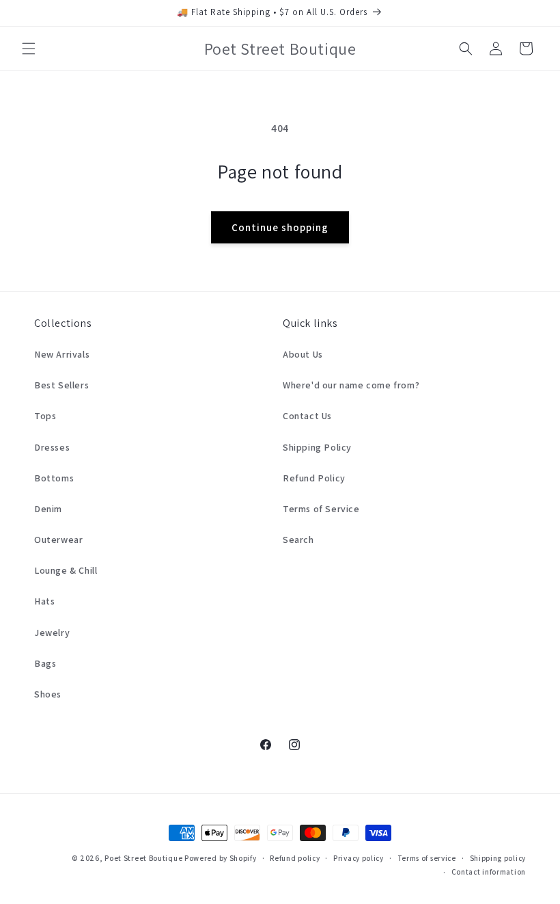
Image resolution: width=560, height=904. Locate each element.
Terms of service (426, 858)
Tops (45, 416)
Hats (44, 601)
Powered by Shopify (220, 858)
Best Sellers (61, 385)
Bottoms (54, 478)
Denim (48, 509)
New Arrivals (61, 354)
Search (298, 539)
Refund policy (295, 858)
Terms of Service (321, 509)
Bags (45, 663)
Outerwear (58, 539)
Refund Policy (314, 478)
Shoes (47, 694)
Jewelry (52, 632)
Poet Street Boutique (143, 858)
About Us (303, 354)
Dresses (52, 447)
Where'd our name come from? (351, 385)
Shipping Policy (317, 447)
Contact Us (307, 416)
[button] (29, 49)
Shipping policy (498, 858)
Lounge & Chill (65, 570)
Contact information (488, 872)
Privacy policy (358, 858)
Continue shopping (280, 227)
